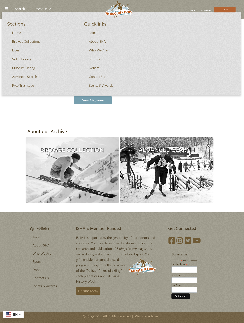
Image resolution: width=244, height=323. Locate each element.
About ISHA (97, 41)
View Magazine (93, 100)
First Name (176, 275)
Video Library (22, 58)
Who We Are (98, 50)
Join (92, 32)
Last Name (176, 285)
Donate (94, 67)
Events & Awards (101, 85)
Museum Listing (23, 67)
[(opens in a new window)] (171, 241)
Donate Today (88, 290)
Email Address (179, 264)
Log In (225, 9)
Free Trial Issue (23, 85)
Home (16, 32)
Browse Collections (26, 41)
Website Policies (147, 316)
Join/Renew (205, 10)
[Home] (120, 9)
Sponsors (96, 58)
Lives (15, 50)
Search (20, 8)
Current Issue (41, 8)
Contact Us (97, 76)
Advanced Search (24, 76)
